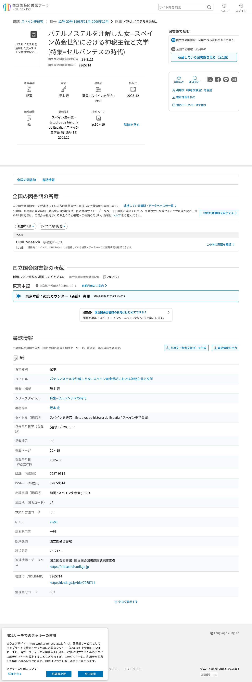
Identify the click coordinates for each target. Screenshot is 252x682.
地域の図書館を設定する (218, 213)
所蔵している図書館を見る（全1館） (204, 57)
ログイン (240, 10)
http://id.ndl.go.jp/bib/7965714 (72, 582)
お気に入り (179, 81)
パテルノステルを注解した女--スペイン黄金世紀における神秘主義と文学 (101, 378)
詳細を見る (131, 124)
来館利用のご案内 (93, 286)
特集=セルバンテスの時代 (68, 398)
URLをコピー (195, 81)
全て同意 (90, 674)
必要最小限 (59, 674)
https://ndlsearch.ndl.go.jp (69, 566)
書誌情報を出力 (185, 97)
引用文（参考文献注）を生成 (194, 90)
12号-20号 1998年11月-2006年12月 (83, 21)
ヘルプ (224, 10)
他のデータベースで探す (191, 105)
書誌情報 (48, 179)
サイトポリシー (134, 669)
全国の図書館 (26, 179)
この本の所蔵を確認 (218, 244)
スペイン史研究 (32, 21)
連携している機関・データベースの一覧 (148, 205)
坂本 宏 (55, 407)
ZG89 (53, 521)
